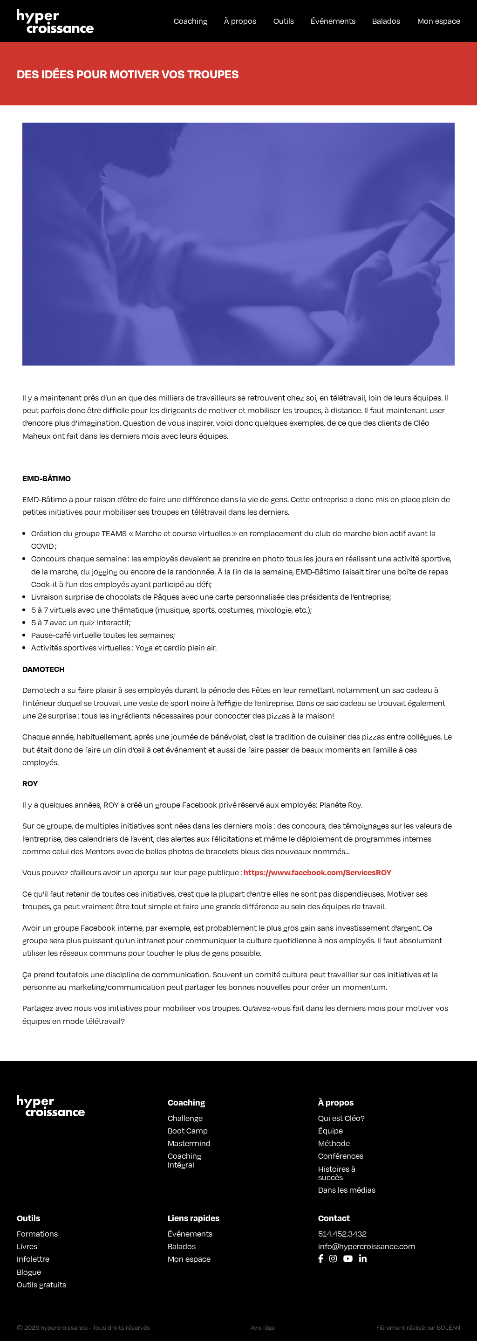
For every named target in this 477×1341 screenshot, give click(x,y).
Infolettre (33, 1258)
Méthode (334, 1142)
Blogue (29, 1271)
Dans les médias (346, 1189)
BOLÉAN (448, 1327)
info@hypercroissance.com (347, 1246)
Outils (283, 20)
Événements (333, 20)
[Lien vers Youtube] (348, 1258)
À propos (240, 20)
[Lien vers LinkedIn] (363, 1258)
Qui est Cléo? (341, 1117)
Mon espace (438, 20)
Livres (27, 1245)
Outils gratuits (41, 1284)
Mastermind (189, 1142)
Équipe (330, 1130)
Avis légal (263, 1327)
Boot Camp (188, 1130)
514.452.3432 (342, 1233)
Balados (386, 20)
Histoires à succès (336, 1172)
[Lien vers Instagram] (333, 1258)
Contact (334, 1217)
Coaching (190, 20)
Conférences (340, 1155)
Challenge (185, 1117)
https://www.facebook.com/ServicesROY (317, 872)
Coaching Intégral (184, 1159)
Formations (37, 1233)
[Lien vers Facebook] (320, 1258)
